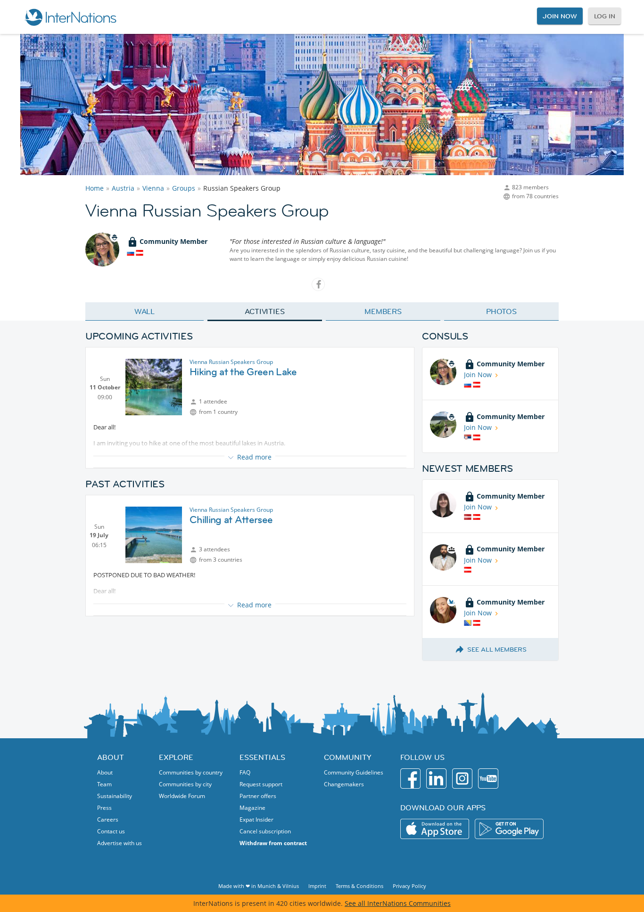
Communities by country (191, 772)
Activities (265, 311)
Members (383, 311)
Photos (501, 311)
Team (104, 784)
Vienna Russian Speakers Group (231, 362)
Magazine (252, 808)
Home (94, 188)
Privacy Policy (409, 885)
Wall (144, 311)
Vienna (153, 188)
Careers (107, 819)
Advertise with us (119, 843)
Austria (123, 188)
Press (104, 808)
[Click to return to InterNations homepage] (70, 17)
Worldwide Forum (182, 796)
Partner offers (257, 796)
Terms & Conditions (359, 885)
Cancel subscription (265, 831)
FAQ (244, 772)
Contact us (111, 831)
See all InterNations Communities (398, 903)
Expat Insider (256, 819)
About (105, 772)
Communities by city (185, 784)
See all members (497, 649)
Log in (604, 16)
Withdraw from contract (273, 843)
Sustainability (114, 796)
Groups (183, 188)
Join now (560, 16)
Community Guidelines (353, 772)
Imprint (317, 885)
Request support (260, 784)
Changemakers (344, 784)
